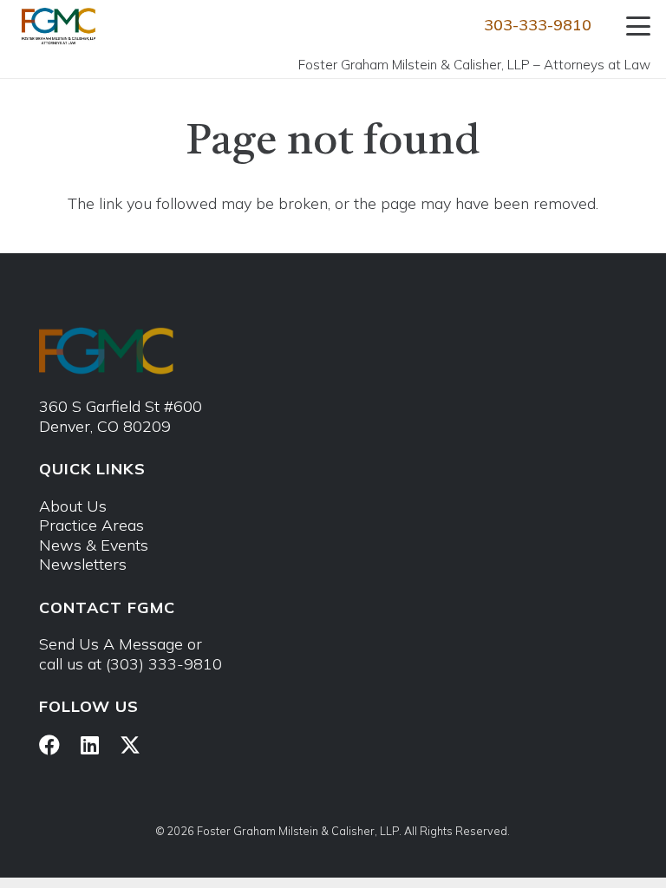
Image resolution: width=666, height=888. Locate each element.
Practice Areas (91, 525)
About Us (73, 506)
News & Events (93, 545)
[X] (130, 745)
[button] (638, 26)
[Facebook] (49, 745)
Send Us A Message (111, 644)
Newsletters (83, 564)
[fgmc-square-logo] (58, 26)
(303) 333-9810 (164, 664)
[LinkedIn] (90, 745)
